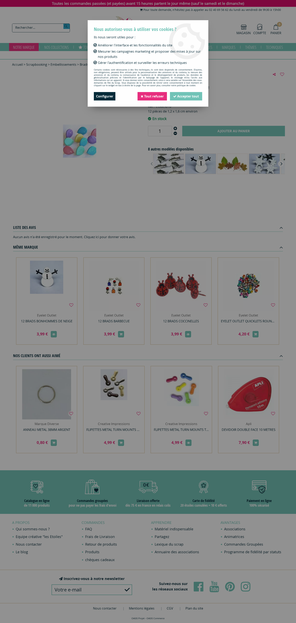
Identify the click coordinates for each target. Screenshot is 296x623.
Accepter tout (187, 96)
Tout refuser (153, 96)
